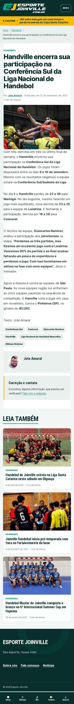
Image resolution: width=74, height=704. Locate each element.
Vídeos (51, 698)
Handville (10, 336)
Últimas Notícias (14, 344)
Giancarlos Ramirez (53, 329)
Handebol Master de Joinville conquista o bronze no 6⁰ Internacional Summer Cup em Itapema (36, 607)
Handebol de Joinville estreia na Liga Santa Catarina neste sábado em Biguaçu (36, 477)
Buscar (66, 698)
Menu (66, 8)
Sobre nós (10, 665)
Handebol (16, 30)
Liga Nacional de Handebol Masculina (41, 336)
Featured (33, 329)
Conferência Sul (14, 329)
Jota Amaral (15, 95)
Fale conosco (30, 665)
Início (5, 30)
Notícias (48, 665)
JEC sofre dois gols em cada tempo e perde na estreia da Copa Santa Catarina (44, 21)
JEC (37, 698)
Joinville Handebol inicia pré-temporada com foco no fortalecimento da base (37, 541)
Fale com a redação (34, 393)
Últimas (22, 698)
